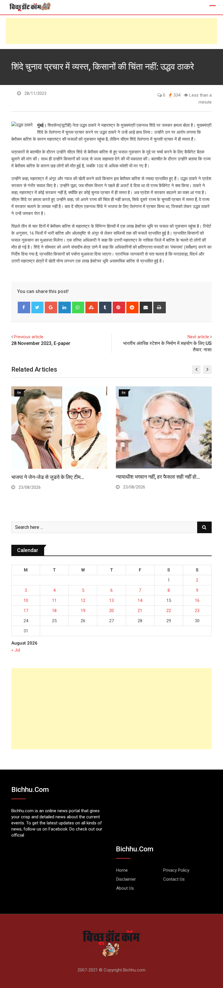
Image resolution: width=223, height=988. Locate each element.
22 (168, 610)
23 (197, 610)
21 (140, 610)
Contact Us (174, 879)
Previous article (28, 336)
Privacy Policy (176, 870)
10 (26, 600)
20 (111, 610)
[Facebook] (24, 307)
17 (26, 610)
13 (111, 600)
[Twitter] (37, 307)
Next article (198, 336)
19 (83, 610)
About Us (125, 888)
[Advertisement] (111, 31)
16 (197, 600)
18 (54, 610)
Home (122, 870)
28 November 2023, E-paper (40, 343)
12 (83, 600)
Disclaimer (126, 879)
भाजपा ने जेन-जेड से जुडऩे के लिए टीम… (47, 477)
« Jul (15, 650)
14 (140, 600)
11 (54, 600)
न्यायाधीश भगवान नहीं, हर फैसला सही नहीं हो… (158, 477)
